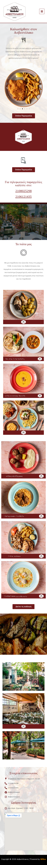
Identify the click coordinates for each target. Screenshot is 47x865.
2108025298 (23, 191)
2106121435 (23, 196)
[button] (20, 108)
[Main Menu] (42, 11)
